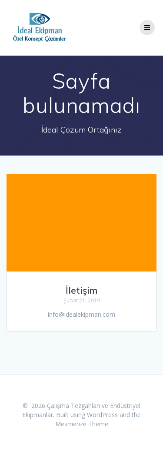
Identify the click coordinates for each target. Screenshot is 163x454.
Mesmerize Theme (81, 424)
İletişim (81, 290)
